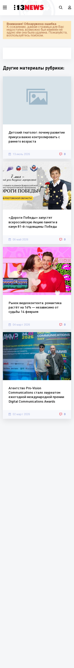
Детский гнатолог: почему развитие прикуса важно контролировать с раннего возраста (37, 136)
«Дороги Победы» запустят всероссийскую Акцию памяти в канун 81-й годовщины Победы (33, 221)
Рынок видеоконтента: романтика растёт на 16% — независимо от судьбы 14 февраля (35, 307)
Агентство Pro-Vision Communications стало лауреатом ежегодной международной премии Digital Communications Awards (36, 394)
